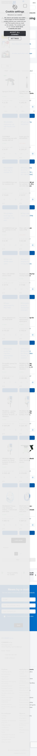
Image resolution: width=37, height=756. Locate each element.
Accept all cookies (15, 33)
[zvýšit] (32, 106)
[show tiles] (32, 66)
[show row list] (35, 66)
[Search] (34, 7)
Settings (15, 38)
